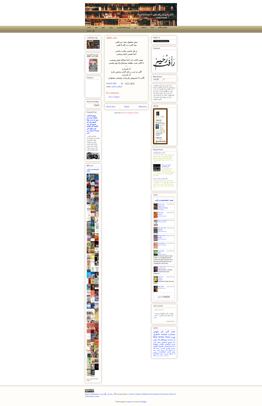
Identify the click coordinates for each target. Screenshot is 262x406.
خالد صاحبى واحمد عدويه (160, 178)
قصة (96, 27)
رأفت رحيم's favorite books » (92, 379)
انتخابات (166, 346)
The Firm (160, 277)
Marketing (156, 354)
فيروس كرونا (164, 354)
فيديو (170, 342)
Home (89, 27)
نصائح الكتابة (171, 352)
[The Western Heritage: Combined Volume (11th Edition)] (89, 320)
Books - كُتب (90, 31)
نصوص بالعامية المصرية (123, 27)
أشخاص (164, 342)
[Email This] (126, 84)
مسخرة (171, 334)
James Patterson (163, 216)
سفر (154, 350)
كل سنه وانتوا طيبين (159, 153)
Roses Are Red (162, 220)
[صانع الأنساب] (93, 238)
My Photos (169, 350)
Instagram (144, 27)
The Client (161, 286)
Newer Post (110, 107)
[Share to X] (130, 84)
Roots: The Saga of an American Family (163, 206)
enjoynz (129, 402)
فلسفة (160, 346)
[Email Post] (121, 83)
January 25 (171, 340)
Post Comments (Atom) (130, 113)
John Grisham (162, 268)
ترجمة (152, 27)
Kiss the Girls (161, 243)
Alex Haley (161, 209)
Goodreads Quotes (170, 321)
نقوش (103, 27)
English (155, 344)
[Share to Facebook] (132, 84)
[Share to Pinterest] (134, 84)
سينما (157, 348)
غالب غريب (159, 355)
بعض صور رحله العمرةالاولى (166, 165)
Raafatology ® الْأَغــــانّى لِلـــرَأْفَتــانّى (103, 394)
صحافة (163, 340)
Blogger (143, 402)
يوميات (111, 27)
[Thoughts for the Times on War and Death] (97, 301)
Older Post (142, 107)
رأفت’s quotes (159, 309)
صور (135, 27)
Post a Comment (114, 97)
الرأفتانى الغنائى (116, 86)
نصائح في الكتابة (162, 27)
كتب (154, 342)
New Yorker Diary (161, 337)
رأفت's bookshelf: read (164, 200)
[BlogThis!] (128, 84)
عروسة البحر (161, 350)
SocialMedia (162, 352)
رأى (174, 342)
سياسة (164, 334)
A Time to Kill (162, 267)
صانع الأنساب (166, 355)
